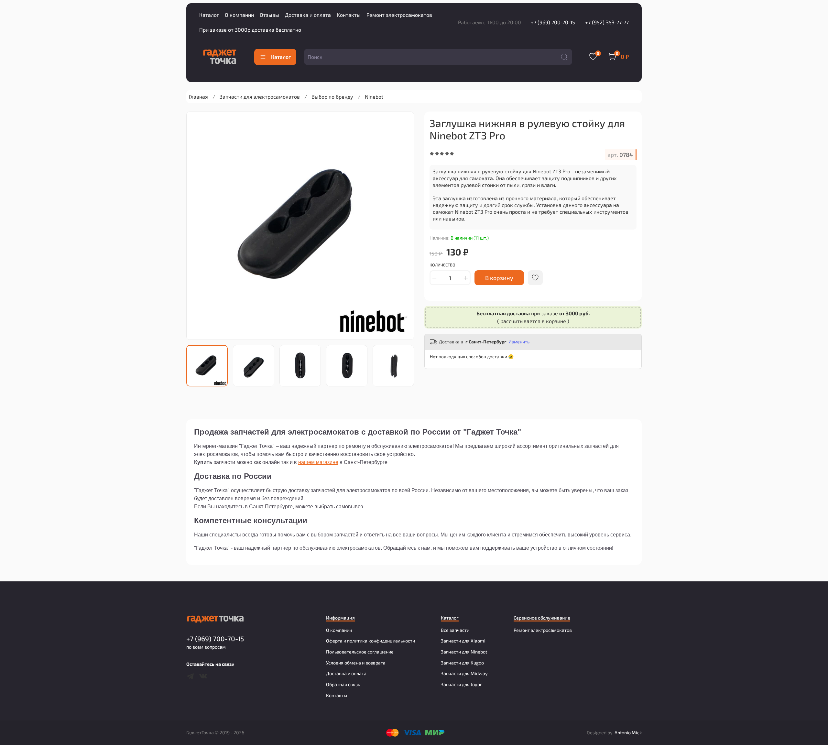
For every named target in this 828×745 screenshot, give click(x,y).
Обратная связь (343, 684)
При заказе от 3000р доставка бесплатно (250, 30)
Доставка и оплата (308, 15)
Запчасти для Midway (464, 673)
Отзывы (269, 15)
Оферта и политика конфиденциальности (370, 640)
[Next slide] (403, 225)
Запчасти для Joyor (461, 684)
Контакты (349, 15)
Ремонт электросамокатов (399, 15)
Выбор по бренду (332, 96)
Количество (442, 265)
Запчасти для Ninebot (464, 651)
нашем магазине (318, 462)
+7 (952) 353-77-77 (607, 22)
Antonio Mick (628, 732)
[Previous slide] (196, 225)
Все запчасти (455, 630)
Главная (198, 96)
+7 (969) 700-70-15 (553, 22)
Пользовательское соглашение (360, 651)
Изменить (518, 341)
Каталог (209, 15)
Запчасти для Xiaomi (463, 640)
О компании (239, 15)
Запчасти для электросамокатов (260, 96)
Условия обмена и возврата (356, 662)
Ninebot (374, 96)
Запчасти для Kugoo (462, 662)
